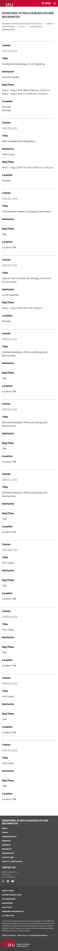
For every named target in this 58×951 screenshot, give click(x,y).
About (5, 828)
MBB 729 (9, 128)
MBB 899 (9, 683)
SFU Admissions (8, 899)
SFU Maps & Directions (11, 895)
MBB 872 (9, 409)
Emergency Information (12, 911)
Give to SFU (7, 907)
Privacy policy (22, 935)
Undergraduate (9, 836)
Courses (22, 27)
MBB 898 (9, 549)
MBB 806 (9, 198)
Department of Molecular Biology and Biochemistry (28, 15)
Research (6, 845)
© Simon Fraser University (38, 935)
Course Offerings (35, 27)
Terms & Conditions (9, 935)
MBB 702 (9, 50)
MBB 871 (9, 338)
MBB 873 (9, 479)
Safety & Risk (7, 891)
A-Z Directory (8, 915)
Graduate (49, 24)
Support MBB (7, 857)
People (5, 832)
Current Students (8, 27)
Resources (6, 849)
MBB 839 (9, 265)
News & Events (8, 853)
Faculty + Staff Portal (12, 861)
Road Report (7, 903)
